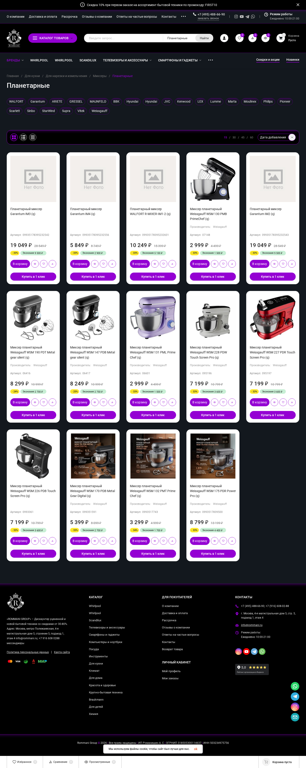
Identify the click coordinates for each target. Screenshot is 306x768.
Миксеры (100, 75)
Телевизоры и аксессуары (107, 627)
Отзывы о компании (176, 627)
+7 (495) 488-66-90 (211, 14)
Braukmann (96, 699)
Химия (93, 714)
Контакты (168, 642)
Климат (94, 670)
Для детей (96, 706)
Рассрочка (169, 620)
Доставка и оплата (175, 613)
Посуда (94, 649)
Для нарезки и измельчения (66, 75)
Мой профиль (171, 671)
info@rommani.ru (252, 625)
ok (195, 749)
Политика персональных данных (28, 652)
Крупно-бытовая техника (106, 692)
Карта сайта (62, 652)
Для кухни (32, 75)
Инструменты (98, 656)
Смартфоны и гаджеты (104, 634)
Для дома (95, 678)
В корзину (20, 264)
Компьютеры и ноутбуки (105, 642)
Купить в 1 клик (33, 276)
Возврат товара (172, 649)
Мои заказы (170, 678)
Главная (13, 75)
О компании (170, 606)
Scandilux (95, 620)
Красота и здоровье (102, 685)
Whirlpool (95, 606)
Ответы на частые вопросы (180, 634)
